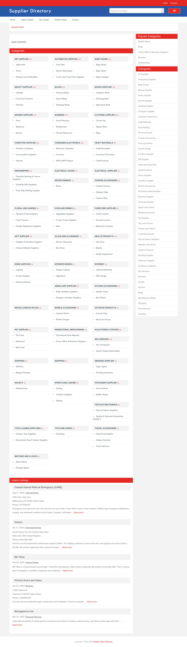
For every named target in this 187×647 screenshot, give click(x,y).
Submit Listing (60, 20)
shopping (142, 314)
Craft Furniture (102, 214)
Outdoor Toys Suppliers (26, 434)
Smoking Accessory (104, 373)
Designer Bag (102, 192)
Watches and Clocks (147, 244)
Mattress (19, 366)
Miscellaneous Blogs (147, 298)
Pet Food (20, 335)
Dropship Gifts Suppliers (26, 184)
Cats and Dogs (32, 493)
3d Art (18, 71)
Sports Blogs (61, 99)
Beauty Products (23, 373)
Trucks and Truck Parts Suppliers (70, 77)
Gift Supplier (143, 159)
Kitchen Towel (102, 292)
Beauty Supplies (145, 90)
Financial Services (33, 527)
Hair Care (100, 242)
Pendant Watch (22, 468)
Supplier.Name (17, 27)
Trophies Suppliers (64, 394)
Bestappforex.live (24, 611)
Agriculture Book (103, 105)
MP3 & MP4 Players (64, 161)
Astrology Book (102, 99)
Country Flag (101, 313)
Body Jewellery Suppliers (67, 292)
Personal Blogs (62, 93)
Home (12, 20)
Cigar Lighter (101, 366)
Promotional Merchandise (149, 191)
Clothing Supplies (145, 106)
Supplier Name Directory (103, 642)
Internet (141, 287)
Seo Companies (103, 345)
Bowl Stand (101, 298)
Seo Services (143, 271)
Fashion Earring (103, 186)
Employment (61, 127)
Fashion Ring (101, 198)
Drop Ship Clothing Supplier (28, 190)
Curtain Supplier (23, 276)
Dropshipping (144, 127)
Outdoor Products (145, 250)
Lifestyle (19, 93)
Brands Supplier (145, 101)
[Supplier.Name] (30, 10)
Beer (58, 226)
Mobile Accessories (146, 213)
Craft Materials (144, 122)
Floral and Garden (146, 202)
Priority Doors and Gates (28, 580)
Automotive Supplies (147, 79)
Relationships (144, 63)
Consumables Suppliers (26, 154)
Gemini (18, 522)
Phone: (15, 505)
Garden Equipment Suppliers (28, 226)
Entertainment (144, 308)
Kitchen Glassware (64, 242)
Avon (18, 120)
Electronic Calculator (65, 148)
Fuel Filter (60, 65)
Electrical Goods (145, 133)
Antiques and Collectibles (27, 77)
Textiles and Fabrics (146, 229)
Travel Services (102, 446)
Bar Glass (60, 248)
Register (174, 3)
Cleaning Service (23, 282)
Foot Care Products (24, 99)
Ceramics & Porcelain (105, 154)
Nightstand (60, 276)
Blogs (140, 47)
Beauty (99, 248)
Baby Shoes (101, 65)
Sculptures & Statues (147, 266)
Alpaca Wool (101, 127)
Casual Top (101, 120)
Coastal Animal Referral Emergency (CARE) (38, 487)
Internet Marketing (104, 270)
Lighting (19, 270)
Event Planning (62, 120)
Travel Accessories (146, 234)
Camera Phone (62, 313)
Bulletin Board (144, 41)
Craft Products (102, 161)
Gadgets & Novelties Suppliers (29, 242)
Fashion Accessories (147, 138)
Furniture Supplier (146, 154)
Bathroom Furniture (104, 226)
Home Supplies (144, 175)
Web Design (101, 276)
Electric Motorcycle (64, 71)
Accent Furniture (103, 220)
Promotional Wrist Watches (67, 335)
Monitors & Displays (24, 148)
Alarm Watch (21, 462)
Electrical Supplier (146, 197)
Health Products (145, 170)
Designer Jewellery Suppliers (68, 298)
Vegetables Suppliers (65, 214)
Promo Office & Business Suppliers (153, 52)
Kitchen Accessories (146, 186)
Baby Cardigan (102, 77)
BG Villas (20, 557)
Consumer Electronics (147, 117)
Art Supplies (143, 74)
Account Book (102, 388)
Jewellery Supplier (146, 181)
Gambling (60, 434)
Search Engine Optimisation (108, 351)
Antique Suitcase (103, 440)
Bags (98, 133)
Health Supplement (104, 254)
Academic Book (102, 93)
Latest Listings (27, 20)
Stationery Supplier (146, 260)
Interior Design (144, 149)
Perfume (19, 105)
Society (141, 282)
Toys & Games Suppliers (148, 239)
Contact (75, 20)
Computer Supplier (146, 111)
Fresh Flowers (22, 220)
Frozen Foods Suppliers (66, 220)
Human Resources (64, 133)
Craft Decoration (103, 148)
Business (142, 57)
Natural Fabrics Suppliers (107, 410)
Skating (59, 401)
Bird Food (20, 347)
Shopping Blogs (63, 105)
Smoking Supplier (145, 255)
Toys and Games (145, 223)
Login (165, 3)
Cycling (59, 388)
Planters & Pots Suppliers (27, 214)
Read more (79, 512)
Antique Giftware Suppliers (27, 248)
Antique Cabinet (63, 270)
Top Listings (44, 20)
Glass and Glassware (147, 165)
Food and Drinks (145, 143)
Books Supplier (144, 95)
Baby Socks (101, 71)
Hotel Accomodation (104, 434)
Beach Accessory (103, 319)
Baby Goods (143, 85)
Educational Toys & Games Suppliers (32, 440)
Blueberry (20, 127)
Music (58, 186)
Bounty (19, 133)
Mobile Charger (62, 319)
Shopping (142, 303)
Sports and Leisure (146, 207)
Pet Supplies (143, 218)
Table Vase (20, 65)
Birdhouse (20, 341)
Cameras (60, 154)
